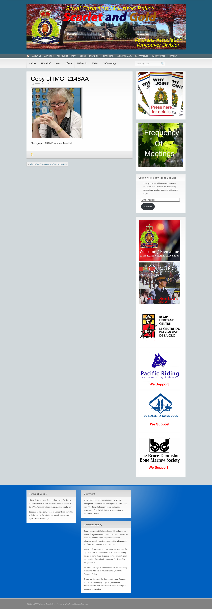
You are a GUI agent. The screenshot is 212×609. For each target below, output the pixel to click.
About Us (36, 56)
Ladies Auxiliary (124, 56)
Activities (49, 56)
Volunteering (109, 63)
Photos (68, 63)
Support (172, 56)
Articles (32, 63)
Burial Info (94, 56)
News (57, 63)
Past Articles (141, 56)
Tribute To (82, 63)
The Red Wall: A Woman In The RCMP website (48, 164)
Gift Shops (108, 56)
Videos (95, 63)
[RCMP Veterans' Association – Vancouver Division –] (106, 49)
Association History (66, 56)
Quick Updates (158, 56)
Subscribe (148, 206)
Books (83, 56)
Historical (46, 63)
